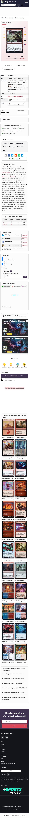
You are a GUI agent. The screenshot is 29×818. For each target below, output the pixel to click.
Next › (23, 815)
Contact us (3, 746)
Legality (5, 143)
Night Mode (3, 774)
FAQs (2, 758)
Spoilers (9, 65)
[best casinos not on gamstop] (12, 790)
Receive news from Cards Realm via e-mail (14, 714)
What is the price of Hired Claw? (13, 683)
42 (11, 223)
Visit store (24, 235)
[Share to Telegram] (22, 155)
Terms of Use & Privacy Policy (8, 763)
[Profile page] (22, 5)
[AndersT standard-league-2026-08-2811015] (5, 334)
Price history (7, 307)
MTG (2, 17)
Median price (17, 286)
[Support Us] (2, 737)
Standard (4, 177)
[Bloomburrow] (4, 34)
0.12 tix (22, 58)
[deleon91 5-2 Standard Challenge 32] (5, 351)
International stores (9, 260)
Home (2, 744)
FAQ (4, 150)
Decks (4, 146)
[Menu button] (26, 3)
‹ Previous (6, 815)
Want (5, 266)
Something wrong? (14, 159)
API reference (4, 756)
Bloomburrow (6, 173)
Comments (20, 146)
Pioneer (12, 177)
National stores (8, 258)
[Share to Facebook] (9, 155)
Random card (21, 65)
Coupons (3, 751)
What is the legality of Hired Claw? (14, 692)
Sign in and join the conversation (14, 375)
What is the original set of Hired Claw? (15, 688)
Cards (6, 17)
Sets (5, 262)
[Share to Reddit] (16, 155)
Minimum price (6, 286)
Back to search (15, 815)
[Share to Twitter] (12, 155)
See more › (23, 316)
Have (5, 268)
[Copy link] (6, 155)
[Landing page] (2, 1)
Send (25, 276)
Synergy (11, 146)
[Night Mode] (18, 5)
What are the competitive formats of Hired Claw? (14, 698)
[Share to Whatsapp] (19, 155)
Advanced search (8, 69)
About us (3, 749)
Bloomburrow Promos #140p (15, 96)
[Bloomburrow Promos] (4, 27)
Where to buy (19, 143)
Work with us (4, 754)
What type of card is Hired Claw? (13, 674)
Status (2, 761)
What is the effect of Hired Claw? (14, 678)
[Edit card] (15, 75)
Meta (11, 143)
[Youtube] (6, 737)
